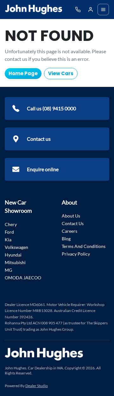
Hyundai (13, 254)
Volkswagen (16, 247)
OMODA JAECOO (23, 277)
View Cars (60, 73)
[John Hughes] (33, 9)
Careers (69, 231)
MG (8, 270)
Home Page (23, 73)
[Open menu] (103, 9)
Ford (9, 232)
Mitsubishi (15, 262)
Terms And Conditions (83, 246)
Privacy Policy (76, 253)
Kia (8, 239)
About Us (71, 215)
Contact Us (73, 223)
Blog (66, 238)
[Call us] (78, 9)
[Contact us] (90, 9)
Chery (11, 224)
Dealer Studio (36, 385)
